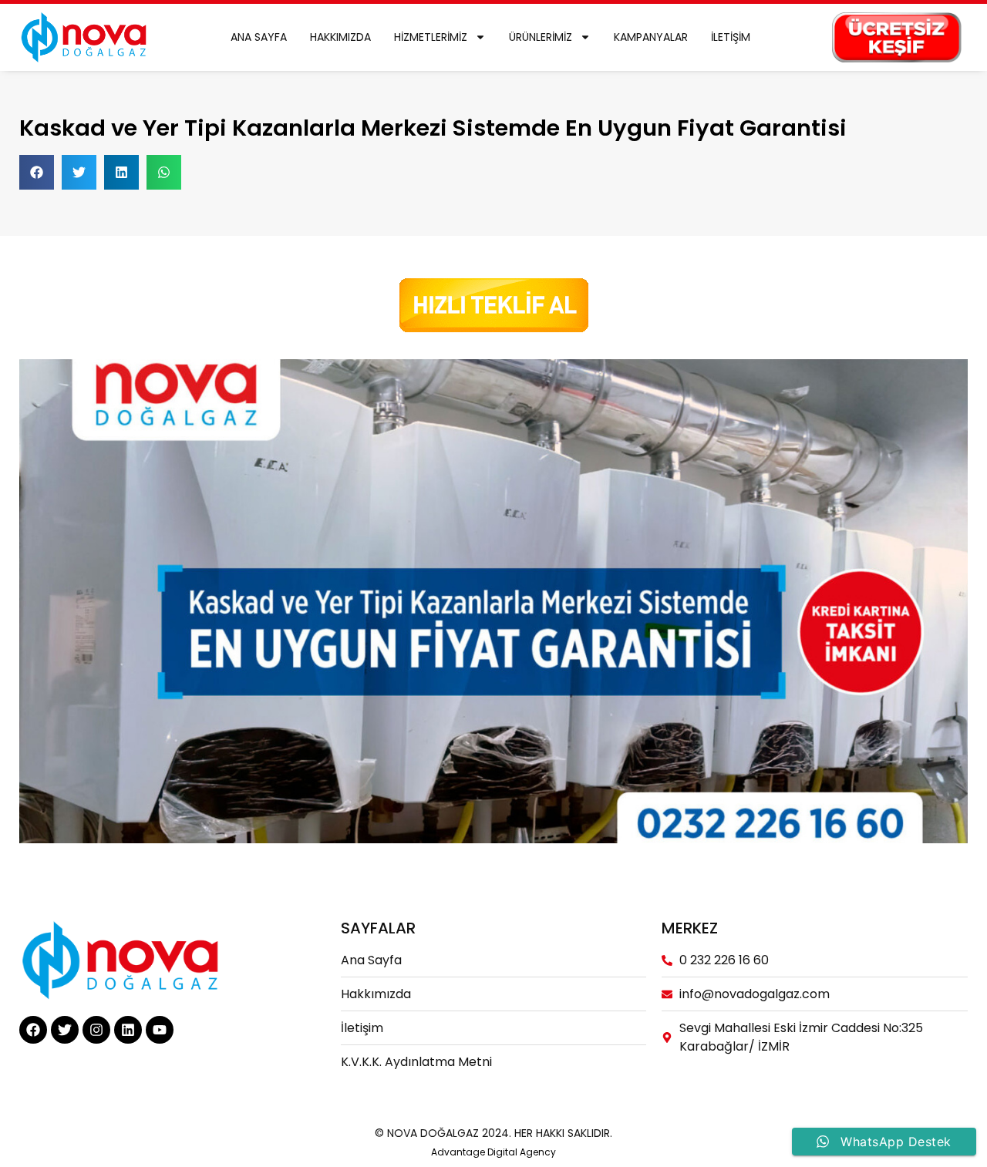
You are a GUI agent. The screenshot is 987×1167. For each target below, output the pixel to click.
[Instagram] (96, 1030)
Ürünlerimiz (540, 37)
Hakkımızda (340, 37)
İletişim (730, 37)
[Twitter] (65, 1030)
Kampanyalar (651, 37)
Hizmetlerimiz (430, 37)
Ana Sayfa (259, 37)
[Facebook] (33, 1030)
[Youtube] (159, 1030)
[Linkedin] (128, 1030)
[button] (36, 172)
